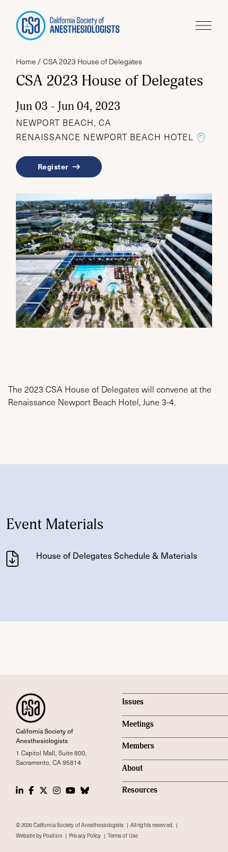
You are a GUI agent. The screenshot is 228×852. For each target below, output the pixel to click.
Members (138, 746)
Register (54, 166)
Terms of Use (123, 835)
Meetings (138, 724)
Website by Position (39, 835)
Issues (133, 702)
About (132, 768)
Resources (139, 790)
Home (26, 61)
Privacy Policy (85, 835)
